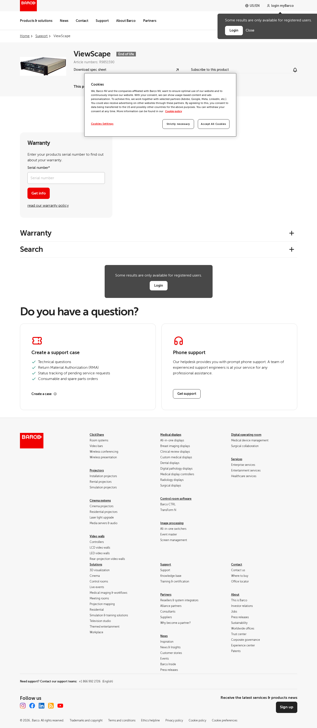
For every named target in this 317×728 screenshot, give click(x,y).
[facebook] (32, 705)
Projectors (97, 470)
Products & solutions (36, 21)
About (235, 594)
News (64, 21)
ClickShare (97, 434)
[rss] (51, 705)
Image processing (171, 523)
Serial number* (38, 168)
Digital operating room (246, 434)
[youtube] (60, 705)
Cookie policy (173, 111)
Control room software (175, 498)
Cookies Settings (102, 123)
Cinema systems (100, 500)
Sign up (286, 707)
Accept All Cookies (213, 124)
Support (102, 21)
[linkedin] (41, 705)
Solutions (96, 564)
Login (158, 285)
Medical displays (170, 434)
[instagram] (23, 705)
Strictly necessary (178, 124)
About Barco (126, 21)
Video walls (97, 536)
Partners (149, 21)
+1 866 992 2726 (96, 681)
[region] (160, 105)
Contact (82, 21)
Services (236, 459)
